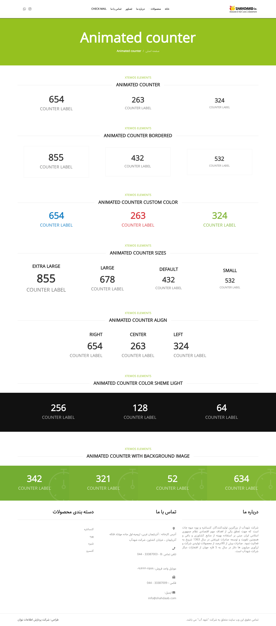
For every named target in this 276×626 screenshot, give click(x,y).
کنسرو (90, 551)
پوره (92, 536)
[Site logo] (243, 9)
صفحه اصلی (152, 51)
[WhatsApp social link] (24, 9)
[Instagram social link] (30, 9)
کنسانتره (89, 529)
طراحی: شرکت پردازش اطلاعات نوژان (38, 620)
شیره (91, 543)
